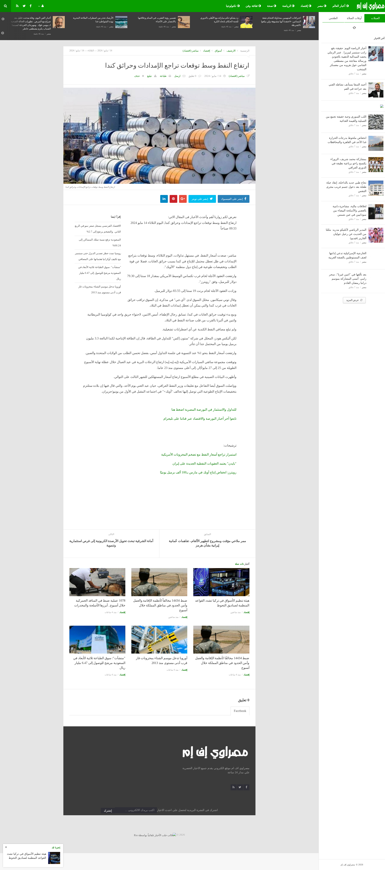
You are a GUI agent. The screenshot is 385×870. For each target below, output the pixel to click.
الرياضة (287, 5)
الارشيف (231, 50)
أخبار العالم (339, 5)
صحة (270, 5)
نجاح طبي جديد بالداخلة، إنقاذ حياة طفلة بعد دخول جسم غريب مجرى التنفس (346, 187)
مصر (320, 5)
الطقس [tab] (333, 18)
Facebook (240, 711)
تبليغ (149, 75)
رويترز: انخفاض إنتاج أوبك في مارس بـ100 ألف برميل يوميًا (198, 472)
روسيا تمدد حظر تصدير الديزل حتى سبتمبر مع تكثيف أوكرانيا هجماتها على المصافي (98, 256)
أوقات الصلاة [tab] (354, 18)
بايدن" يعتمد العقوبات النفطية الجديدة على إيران (204, 463)
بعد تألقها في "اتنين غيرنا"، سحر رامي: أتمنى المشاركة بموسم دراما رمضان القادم (347, 278)
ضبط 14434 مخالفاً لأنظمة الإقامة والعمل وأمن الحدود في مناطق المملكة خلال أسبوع (160, 605)
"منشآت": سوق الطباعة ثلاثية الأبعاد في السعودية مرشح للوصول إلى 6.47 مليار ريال (99, 273)
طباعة (163, 75)
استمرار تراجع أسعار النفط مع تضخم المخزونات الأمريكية (198, 454)
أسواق (218, 50)
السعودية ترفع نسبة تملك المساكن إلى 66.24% (100, 242)
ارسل (177, 75)
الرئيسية (244, 50)
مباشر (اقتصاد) (191, 50)
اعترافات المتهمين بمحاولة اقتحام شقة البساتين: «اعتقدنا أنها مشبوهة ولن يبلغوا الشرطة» (281, 21)
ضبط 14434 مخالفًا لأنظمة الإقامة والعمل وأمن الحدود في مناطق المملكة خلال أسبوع (222, 662)
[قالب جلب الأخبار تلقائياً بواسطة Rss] (155, 834)
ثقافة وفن (252, 5)
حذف (137, 75)
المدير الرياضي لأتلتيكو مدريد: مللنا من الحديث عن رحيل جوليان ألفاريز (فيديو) (346, 234)
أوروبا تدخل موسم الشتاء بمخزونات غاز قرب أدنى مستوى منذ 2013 (99, 289)
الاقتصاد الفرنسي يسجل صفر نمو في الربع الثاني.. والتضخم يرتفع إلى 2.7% (98, 228)
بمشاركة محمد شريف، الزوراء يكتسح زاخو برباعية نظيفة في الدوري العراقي (348, 163)
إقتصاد (305, 5)
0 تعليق (192, 75)
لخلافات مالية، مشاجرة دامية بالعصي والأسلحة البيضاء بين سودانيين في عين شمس (349, 210)
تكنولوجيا (231, 5)
